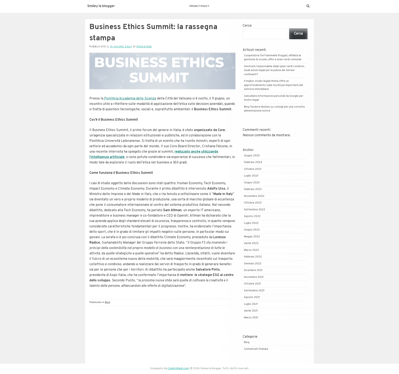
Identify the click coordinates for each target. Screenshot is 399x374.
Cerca (247, 26)
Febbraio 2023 (253, 189)
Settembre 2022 (254, 209)
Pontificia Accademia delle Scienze (129, 99)
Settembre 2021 (254, 290)
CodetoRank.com (178, 368)
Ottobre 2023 (252, 169)
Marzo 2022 (251, 250)
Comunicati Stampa (256, 349)
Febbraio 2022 (253, 257)
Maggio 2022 (252, 236)
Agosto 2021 (252, 297)
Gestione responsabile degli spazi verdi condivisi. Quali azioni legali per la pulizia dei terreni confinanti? (274, 70)
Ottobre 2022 (253, 203)
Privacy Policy (199, 6)
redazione (144, 46)
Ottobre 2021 (252, 284)
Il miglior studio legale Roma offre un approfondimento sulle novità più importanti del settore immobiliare (273, 85)
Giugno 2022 (252, 230)
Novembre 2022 (254, 196)
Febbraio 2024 (253, 162)
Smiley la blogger (101, 6)
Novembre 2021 (254, 277)
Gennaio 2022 (252, 263)
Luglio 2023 (251, 176)
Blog (107, 302)
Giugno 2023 (252, 182)
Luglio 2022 (251, 223)
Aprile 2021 (251, 311)
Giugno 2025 (252, 155)
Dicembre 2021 (253, 270)
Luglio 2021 (251, 304)
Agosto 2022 (252, 216)
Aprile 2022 (251, 243)
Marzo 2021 (251, 317)
